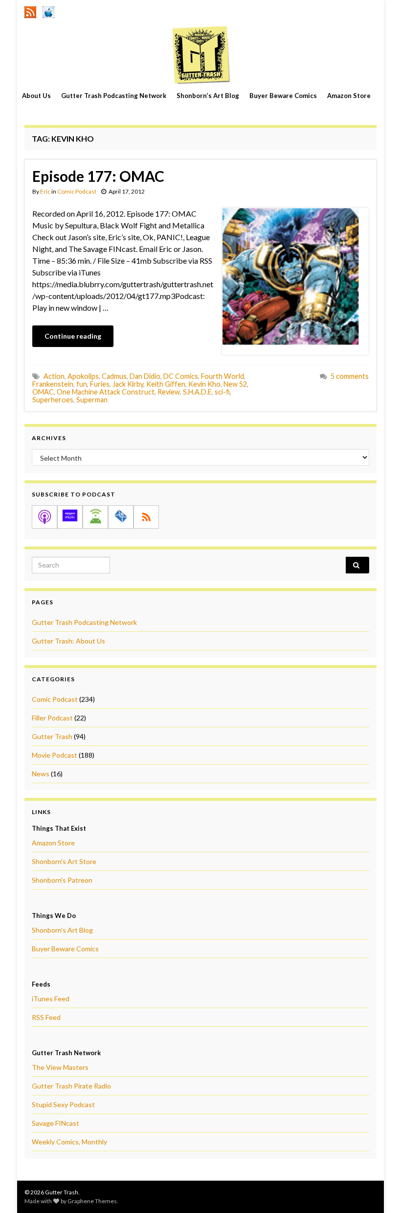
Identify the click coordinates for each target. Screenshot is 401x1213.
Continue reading (73, 336)
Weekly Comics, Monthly (69, 1142)
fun (81, 384)
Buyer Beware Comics (283, 95)
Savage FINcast (55, 1123)
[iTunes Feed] (48, 10)
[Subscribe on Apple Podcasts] (44, 517)
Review (168, 392)
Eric (45, 191)
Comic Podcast (76, 191)
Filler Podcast (52, 718)
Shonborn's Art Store (64, 861)
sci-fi (222, 392)
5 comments (350, 376)
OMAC (43, 392)
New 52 (235, 384)
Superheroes (52, 400)
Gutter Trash (52, 736)
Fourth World (222, 376)
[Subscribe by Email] (121, 517)
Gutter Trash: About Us (68, 641)
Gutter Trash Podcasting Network (113, 95)
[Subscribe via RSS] (146, 517)
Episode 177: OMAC (98, 176)
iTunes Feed (50, 998)
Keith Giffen (165, 384)
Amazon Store (349, 95)
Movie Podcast (54, 755)
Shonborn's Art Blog (62, 930)
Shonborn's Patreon (62, 880)
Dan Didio (145, 376)
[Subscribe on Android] (95, 517)
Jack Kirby (127, 384)
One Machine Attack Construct (106, 392)
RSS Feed (46, 1017)
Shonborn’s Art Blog (208, 95)
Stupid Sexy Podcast (63, 1104)
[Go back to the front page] (200, 55)
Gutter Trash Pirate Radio (71, 1086)
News (40, 773)
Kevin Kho (204, 384)
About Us (36, 95)
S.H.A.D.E (197, 392)
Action (54, 376)
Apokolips (83, 376)
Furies (100, 384)
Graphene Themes (92, 1201)
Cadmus (114, 376)
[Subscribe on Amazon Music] (70, 517)
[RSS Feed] (30, 10)
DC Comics (180, 376)
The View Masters (60, 1067)
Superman (92, 400)
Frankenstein (52, 384)
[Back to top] (379, 1191)
